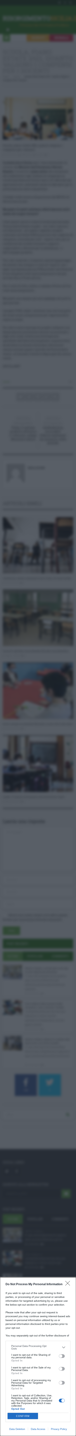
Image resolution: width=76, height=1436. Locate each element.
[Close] (68, 1284)
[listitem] (38, 1347)
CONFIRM (23, 1416)
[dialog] (38, 1356)
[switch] (62, 1356)
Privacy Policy (59, 1429)
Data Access (38, 1429)
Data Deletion (17, 1429)
